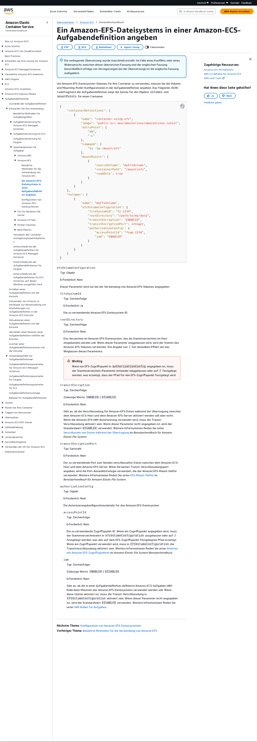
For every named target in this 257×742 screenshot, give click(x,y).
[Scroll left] (47, 11)
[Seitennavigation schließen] (47, 22)
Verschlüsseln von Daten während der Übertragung (96, 432)
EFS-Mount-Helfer (142, 475)
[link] (111, 22)
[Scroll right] (147, 11)
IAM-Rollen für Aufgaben (90, 607)
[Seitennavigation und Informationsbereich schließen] (250, 59)
